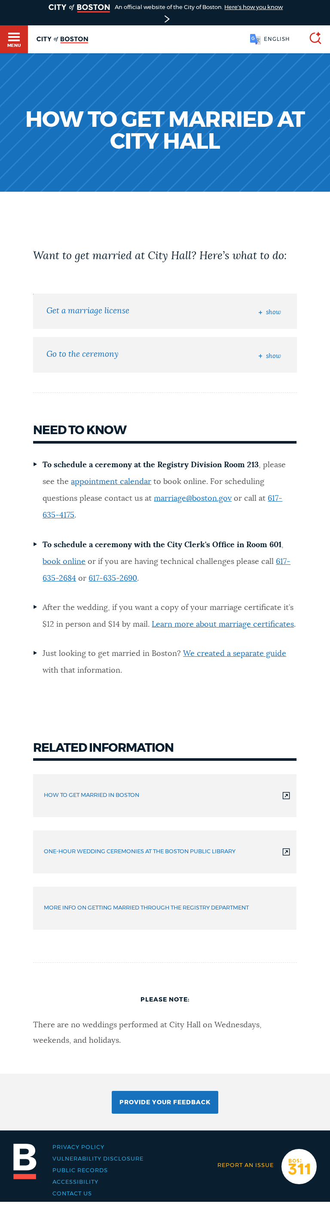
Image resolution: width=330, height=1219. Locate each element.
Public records (80, 1170)
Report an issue (245, 1165)
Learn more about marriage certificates (223, 624)
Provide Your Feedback (165, 1103)
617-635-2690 (113, 578)
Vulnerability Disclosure (98, 1159)
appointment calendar (111, 482)
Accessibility (75, 1182)
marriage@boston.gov (193, 498)
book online (64, 562)
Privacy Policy (78, 1147)
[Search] (312, 39)
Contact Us (72, 1194)
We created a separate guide (234, 654)
